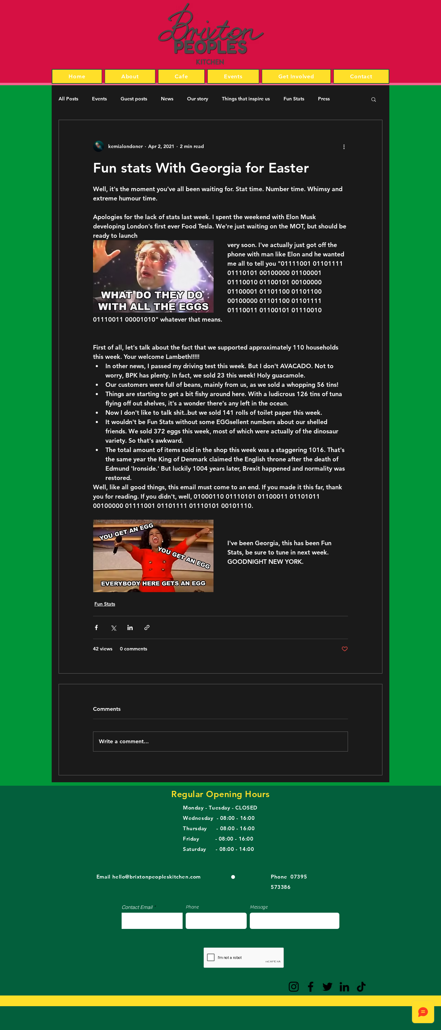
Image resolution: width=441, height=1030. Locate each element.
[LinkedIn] (344, 986)
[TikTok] (361, 986)
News (167, 99)
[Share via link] (147, 627)
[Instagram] (293, 986)
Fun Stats (294, 99)
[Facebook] (310, 986)
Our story (197, 99)
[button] (373, 99)
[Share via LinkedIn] (130, 627)
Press (324, 99)
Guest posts (134, 99)
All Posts (68, 99)
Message (258, 907)
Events (99, 99)
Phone (192, 907)
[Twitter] (327, 986)
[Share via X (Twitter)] (113, 627)
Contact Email (137, 907)
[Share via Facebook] (96, 627)
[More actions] (344, 146)
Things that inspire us (246, 99)
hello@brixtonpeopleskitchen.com (156, 876)
